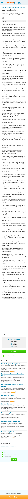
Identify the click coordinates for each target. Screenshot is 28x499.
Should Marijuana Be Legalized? (10, 364)
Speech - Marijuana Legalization (10, 421)
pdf (11, 344)
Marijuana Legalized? (7, 432)
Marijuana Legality (6, 413)
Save (14, 351)
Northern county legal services (8, 446)
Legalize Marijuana (6, 404)
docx (12, 346)
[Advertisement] (14, 318)
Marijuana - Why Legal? (7, 395)
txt (12, 343)
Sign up (14, 459)
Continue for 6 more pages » (14, 339)
